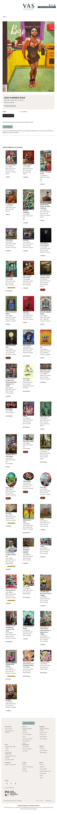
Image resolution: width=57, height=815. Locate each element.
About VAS (42, 766)
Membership (42, 734)
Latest (41, 777)
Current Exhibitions (26, 734)
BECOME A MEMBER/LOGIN (47, 7)
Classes (7, 750)
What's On (24, 732)
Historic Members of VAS (45, 771)
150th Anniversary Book (27, 766)
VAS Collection (43, 773)
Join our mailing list (28, 723)
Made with (39, 800)
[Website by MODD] (52, 800)
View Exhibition (8, 126)
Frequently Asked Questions (9, 731)
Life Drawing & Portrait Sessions (10, 756)
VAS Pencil (24, 771)
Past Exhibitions (26, 740)
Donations (42, 748)
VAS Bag (24, 768)
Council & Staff (43, 768)
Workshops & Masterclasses (8, 753)
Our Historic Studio (9, 759)
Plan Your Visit (8, 728)
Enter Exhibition (43, 738)
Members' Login (43, 732)
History (41, 775)
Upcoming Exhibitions (27, 738)
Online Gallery (25, 746)
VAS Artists (24, 751)
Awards (24, 743)
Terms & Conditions (26, 748)
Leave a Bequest (43, 750)
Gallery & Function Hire (10, 764)
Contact (41, 764)
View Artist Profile (8, 115)
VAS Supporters (43, 752)
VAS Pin (24, 764)
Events (24, 736)
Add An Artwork (43, 736)
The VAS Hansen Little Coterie (10, 747)
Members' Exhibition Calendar (27, 729)
